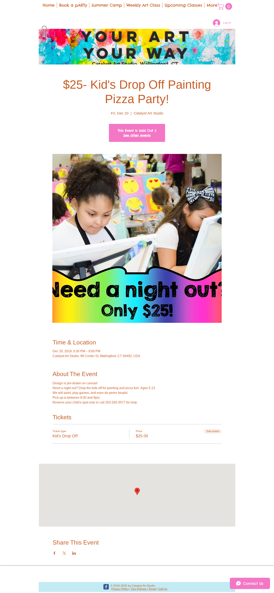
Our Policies (139, 588)
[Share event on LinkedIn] (74, 553)
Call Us (162, 588)
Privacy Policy (120, 588)
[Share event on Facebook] (54, 553)
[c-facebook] (106, 587)
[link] (225, 6)
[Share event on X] (64, 553)
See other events (137, 135)
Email (152, 588)
